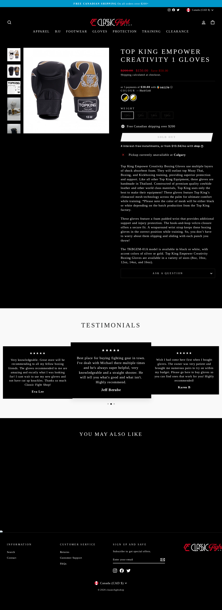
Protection (125, 31)
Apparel (41, 31)
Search (11, 551)
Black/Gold (124, 97)
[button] (168, 87)
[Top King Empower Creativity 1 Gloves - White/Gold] (34, 510)
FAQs (63, 563)
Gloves (100, 31)
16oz (167, 115)
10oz (127, 115)
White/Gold (133, 97)
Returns (64, 551)
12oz (140, 115)
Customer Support (71, 557)
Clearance (177, 31)
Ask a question (168, 273)
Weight (128, 108)
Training (151, 31)
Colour (136, 90)
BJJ (58, 31)
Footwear (76, 31)
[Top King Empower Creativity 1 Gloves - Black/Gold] (29, 510)
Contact (11, 557)
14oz (154, 115)
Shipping (126, 74)
